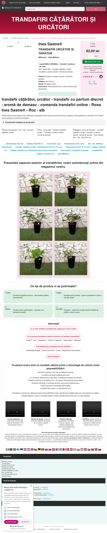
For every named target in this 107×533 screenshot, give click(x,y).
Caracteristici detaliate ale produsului (19, 122)
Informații (76, 3)
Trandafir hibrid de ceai (8, 465)
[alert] (17, 507)
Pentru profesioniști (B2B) (92, 3)
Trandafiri (5, 38)
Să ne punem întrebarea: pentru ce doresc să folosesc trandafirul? (53, 336)
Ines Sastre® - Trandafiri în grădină (74, 150)
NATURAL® (47, 493)
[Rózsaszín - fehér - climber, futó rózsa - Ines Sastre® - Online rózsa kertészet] (25, 449)
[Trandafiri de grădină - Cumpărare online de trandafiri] (96, 9)
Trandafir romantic (7, 461)
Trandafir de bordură (7, 467)
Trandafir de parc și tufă (8, 469)
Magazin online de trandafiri (17, 3)
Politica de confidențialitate (37, 529)
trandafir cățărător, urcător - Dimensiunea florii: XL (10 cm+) (38, 147)
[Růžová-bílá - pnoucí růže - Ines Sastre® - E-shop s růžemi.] (35, 449)
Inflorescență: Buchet (14, 143)
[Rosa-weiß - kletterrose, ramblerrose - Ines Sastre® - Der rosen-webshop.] (39, 449)
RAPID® (51, 495)
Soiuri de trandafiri (34, 3)
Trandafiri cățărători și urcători (20, 38)
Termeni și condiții (54, 529)
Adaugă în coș (94, 61)
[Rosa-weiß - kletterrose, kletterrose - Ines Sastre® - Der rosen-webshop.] (28, 449)
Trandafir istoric (6, 463)
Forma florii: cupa (54, 143)
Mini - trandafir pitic (7, 472)
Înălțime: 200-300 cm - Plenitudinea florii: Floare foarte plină (34, 150)
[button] (17, 526)
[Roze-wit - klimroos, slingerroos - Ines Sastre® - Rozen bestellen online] (71, 449)
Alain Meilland (63, 153)
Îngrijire (68, 3)
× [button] (31, 486)
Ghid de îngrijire (53, 356)
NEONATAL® (46, 499)
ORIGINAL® (44, 487)
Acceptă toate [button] (11, 522)
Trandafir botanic (6, 476)
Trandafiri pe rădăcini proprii (52, 3)
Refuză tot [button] (25, 522)
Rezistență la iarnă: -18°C (74, 143)
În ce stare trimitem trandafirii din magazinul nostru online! (53, 329)
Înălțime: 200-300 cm (35, 143)
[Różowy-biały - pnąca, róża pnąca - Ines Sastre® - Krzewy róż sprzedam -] (78, 449)
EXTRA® (45, 489)
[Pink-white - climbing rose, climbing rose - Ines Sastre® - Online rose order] (32, 449)
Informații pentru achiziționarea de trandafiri (53, 346)
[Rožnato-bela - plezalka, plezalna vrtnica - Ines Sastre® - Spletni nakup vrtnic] (46, 449)
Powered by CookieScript (18, 528)
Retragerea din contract (70, 529)
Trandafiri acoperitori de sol (9, 474)
